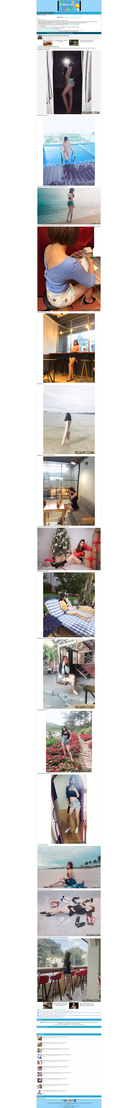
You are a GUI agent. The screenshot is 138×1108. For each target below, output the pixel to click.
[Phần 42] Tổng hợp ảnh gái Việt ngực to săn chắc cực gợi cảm (57, 1054)
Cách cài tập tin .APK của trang (45, 28)
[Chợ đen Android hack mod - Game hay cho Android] (63, 1101)
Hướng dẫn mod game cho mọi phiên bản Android (49, 30)
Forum (52, 13)
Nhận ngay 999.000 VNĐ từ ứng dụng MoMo (72, 17)
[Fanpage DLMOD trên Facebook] (65, 1101)
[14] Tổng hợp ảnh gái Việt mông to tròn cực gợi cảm (55, 1078)
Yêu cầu (47, 13)
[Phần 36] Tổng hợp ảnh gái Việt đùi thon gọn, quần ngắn (56, 1084)
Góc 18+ (44, 1038)
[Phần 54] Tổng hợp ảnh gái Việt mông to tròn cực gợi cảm (56, 1048)
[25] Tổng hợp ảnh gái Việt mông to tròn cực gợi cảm (55, 1042)
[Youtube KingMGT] (70, 1101)
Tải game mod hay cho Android (71, 24)
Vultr (72, 1105)
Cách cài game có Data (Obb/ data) (46, 29)
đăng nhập (64, 1023)
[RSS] (68, 1101)
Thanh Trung (53, 23)
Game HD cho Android (68, 1104)
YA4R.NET (70, 1024)
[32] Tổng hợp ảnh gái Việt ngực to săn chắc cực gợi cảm (55, 1036)
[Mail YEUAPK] (75, 1101)
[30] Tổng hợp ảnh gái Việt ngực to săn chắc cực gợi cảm (55, 1060)
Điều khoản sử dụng (59, 1104)
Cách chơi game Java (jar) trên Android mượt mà (49, 31)
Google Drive (75, 1012)
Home (38, 13)
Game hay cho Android (78, 1104)
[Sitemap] (73, 1101)
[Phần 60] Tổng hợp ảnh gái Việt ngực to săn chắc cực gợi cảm (57, 1072)
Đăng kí (42, 13)
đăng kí (70, 1023)
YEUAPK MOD (71, 23)
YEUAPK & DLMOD (66, 1106)
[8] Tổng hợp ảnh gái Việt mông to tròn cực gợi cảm (54, 1090)
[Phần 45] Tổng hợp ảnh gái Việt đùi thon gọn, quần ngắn (56, 1066)
